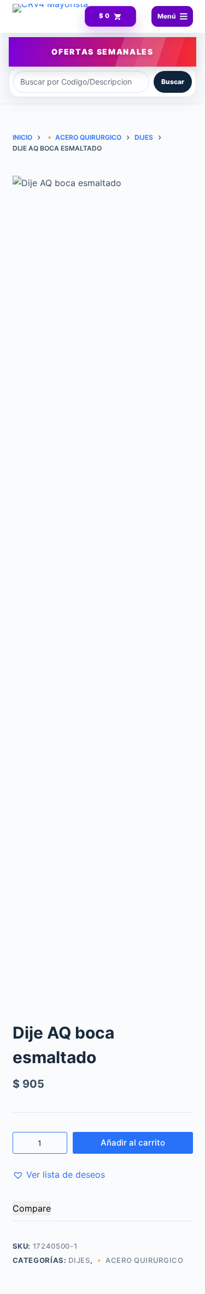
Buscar (172, 81)
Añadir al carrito (133, 1142)
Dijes (79, 1260)
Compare (32, 1208)
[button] (59, 1174)
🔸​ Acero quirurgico (139, 1260)
